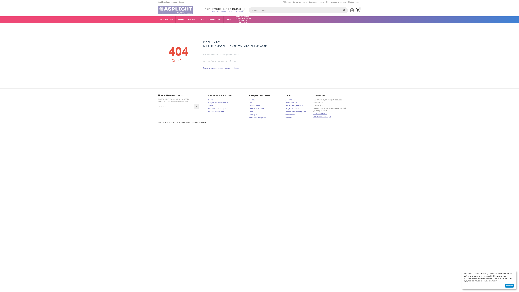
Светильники (254, 105)
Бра (250, 103)
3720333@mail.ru (320, 113)
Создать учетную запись (218, 103)
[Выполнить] (196, 106)
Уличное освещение (257, 117)
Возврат (288, 117)
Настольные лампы (257, 108)
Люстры (252, 100)
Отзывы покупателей (294, 105)
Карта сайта (290, 114)
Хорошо (509, 285)
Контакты (240, 12)
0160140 (232, 9)
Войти (210, 100)
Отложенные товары (217, 108)
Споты (251, 111)
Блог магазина (291, 103)
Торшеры (253, 114)
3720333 (212, 9)
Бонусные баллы (300, 2)
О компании (290, 100)
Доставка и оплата (316, 2)
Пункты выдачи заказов (336, 2)
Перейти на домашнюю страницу (217, 68)
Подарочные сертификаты (296, 111)
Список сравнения (216, 111)
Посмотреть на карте (322, 116)
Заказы (211, 105)
